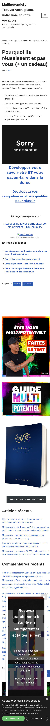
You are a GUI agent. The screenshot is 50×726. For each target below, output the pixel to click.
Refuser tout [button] (37, 718)
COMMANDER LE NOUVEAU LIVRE (26, 499)
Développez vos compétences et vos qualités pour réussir (25, 196)
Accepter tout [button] (13, 718)
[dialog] (25, 711)
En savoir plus (32, 713)
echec (17, 284)
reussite (27, 284)
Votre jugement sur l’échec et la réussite (24, 264)
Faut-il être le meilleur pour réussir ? (22, 259)
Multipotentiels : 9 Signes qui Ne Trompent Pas (23, 593)
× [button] (47, 699)
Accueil (5, 40)
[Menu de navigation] (44, 15)
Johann (9, 70)
